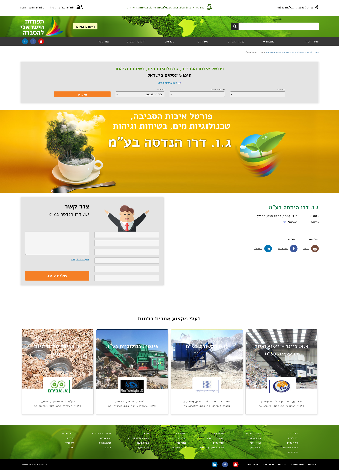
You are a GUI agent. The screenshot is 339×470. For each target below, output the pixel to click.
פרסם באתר (251, 464)
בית (317, 52)
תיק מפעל (69, 442)
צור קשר (103, 41)
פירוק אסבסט (106, 438)
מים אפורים (293, 438)
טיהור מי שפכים (253, 433)
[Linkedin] (25, 41)
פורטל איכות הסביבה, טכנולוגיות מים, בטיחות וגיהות (165, 7)
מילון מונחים (235, 41)
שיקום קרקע (255, 438)
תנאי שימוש (297, 464)
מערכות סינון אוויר (215, 438)
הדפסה (306, 248)
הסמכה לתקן (255, 447)
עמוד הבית (312, 41)
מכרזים (169, 41)
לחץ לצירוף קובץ (80, 259)
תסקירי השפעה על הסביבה (212, 447)
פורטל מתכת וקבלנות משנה (295, 7)
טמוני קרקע (293, 452)
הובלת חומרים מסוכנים (138, 438)
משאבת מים (181, 433)
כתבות (270, 41)
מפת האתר (268, 464)
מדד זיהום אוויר (179, 438)
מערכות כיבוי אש (290, 447)
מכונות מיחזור (105, 442)
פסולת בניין (181, 442)
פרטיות (282, 464)
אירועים (202, 41)
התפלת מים (218, 433)
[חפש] (235, 26)
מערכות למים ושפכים (102, 433)
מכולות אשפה (142, 442)
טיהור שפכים (68, 433)
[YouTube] (41, 41)
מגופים (71, 447)
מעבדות (70, 438)
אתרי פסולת (218, 442)
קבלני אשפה (255, 442)
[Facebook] (33, 41)
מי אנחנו (312, 464)
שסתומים (145, 433)
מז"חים (108, 447)
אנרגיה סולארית (179, 447)
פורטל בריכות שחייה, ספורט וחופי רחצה (47, 7)
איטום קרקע (143, 447)
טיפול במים (293, 433)
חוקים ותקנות (136, 41)
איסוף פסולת (292, 442)
